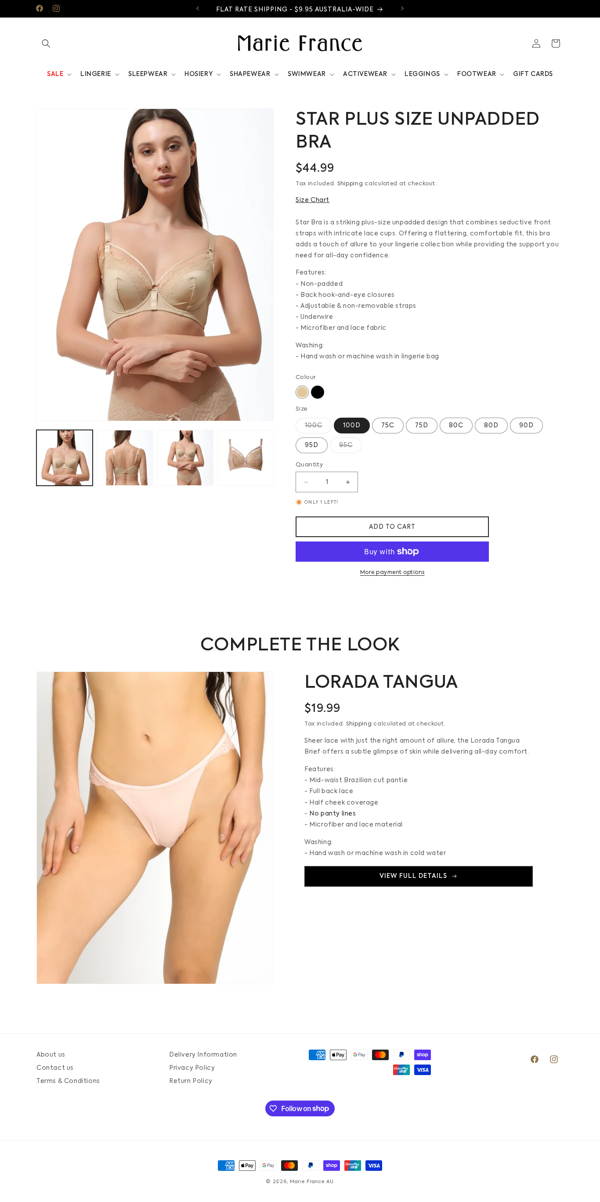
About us (50, 1055)
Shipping (350, 184)
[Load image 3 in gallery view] (185, 458)
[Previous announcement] (197, 8)
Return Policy (191, 1081)
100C (318, 427)
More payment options (392, 572)
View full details (413, 876)
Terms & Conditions (68, 1081)
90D (526, 425)
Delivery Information (203, 1055)
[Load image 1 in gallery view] (64, 458)
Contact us (55, 1068)
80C (456, 425)
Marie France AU (312, 1182)
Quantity (309, 465)
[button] (46, 43)
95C (350, 447)
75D (421, 425)
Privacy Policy (192, 1068)
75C (387, 425)
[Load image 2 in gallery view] (125, 458)
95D (311, 445)
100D (352, 425)
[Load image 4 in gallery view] (246, 458)
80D (491, 425)
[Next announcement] (402, 8)
